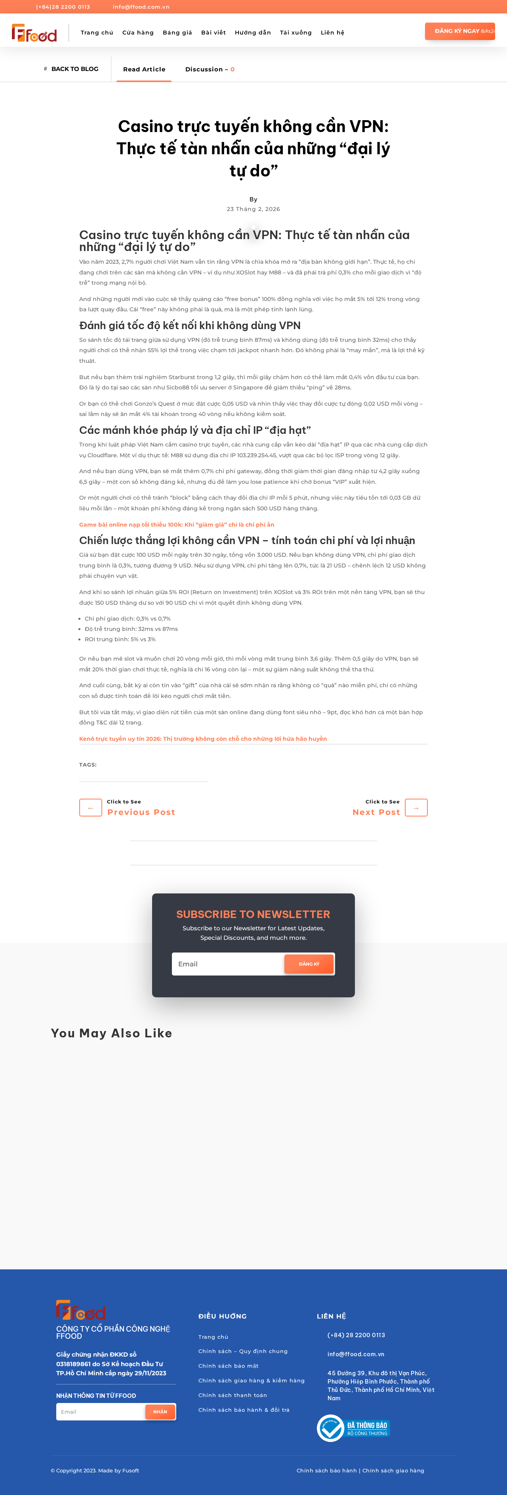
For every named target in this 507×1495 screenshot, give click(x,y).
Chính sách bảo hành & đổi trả (244, 1410)
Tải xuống (296, 32)
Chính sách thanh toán (232, 1395)
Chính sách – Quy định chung (243, 1351)
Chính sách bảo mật (228, 1366)
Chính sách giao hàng (393, 1470)
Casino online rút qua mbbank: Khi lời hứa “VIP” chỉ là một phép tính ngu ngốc (219, 1132)
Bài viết (213, 32)
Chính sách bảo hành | (329, 1470)
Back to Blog (75, 69)
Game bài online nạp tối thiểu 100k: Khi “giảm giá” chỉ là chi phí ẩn (176, 524)
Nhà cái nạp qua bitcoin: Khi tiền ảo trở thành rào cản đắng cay (191, 1196)
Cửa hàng (138, 32)
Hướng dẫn (253, 32)
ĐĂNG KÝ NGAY (457, 30)
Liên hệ (333, 32)
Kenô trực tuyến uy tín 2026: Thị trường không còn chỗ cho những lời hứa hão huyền (203, 738)
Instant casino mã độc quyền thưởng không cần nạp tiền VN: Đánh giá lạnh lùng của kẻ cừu (247, 1067)
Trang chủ (97, 32)
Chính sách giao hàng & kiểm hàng (251, 1380)
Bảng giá (178, 32)
